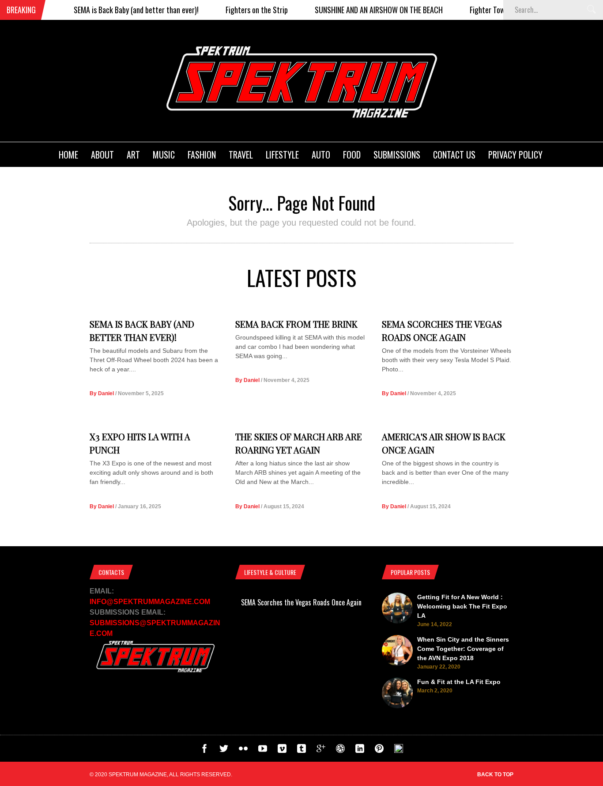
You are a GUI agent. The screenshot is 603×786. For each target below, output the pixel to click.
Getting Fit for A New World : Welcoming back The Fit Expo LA (462, 606)
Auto (321, 154)
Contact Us (454, 154)
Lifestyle (282, 154)
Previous (217, 661)
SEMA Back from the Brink (296, 324)
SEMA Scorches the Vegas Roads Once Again (301, 602)
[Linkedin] (359, 750)
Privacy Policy (515, 154)
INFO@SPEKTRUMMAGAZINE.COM (150, 601)
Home (68, 154)
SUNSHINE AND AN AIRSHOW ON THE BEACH (367, 9)
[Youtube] (262, 750)
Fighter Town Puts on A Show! (502, 9)
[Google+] (321, 750)
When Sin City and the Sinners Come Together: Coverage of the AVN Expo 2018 (463, 648)
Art (133, 154)
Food (352, 154)
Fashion (202, 154)
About (102, 154)
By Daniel (102, 393)
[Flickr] (243, 750)
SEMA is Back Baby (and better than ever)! (124, 9)
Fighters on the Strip (245, 9)
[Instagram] (398, 750)
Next (385, 661)
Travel (241, 154)
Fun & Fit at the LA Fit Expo (459, 681)
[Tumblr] (301, 750)
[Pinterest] (379, 750)
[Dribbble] (340, 750)
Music (164, 154)
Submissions (396, 154)
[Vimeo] (282, 750)
